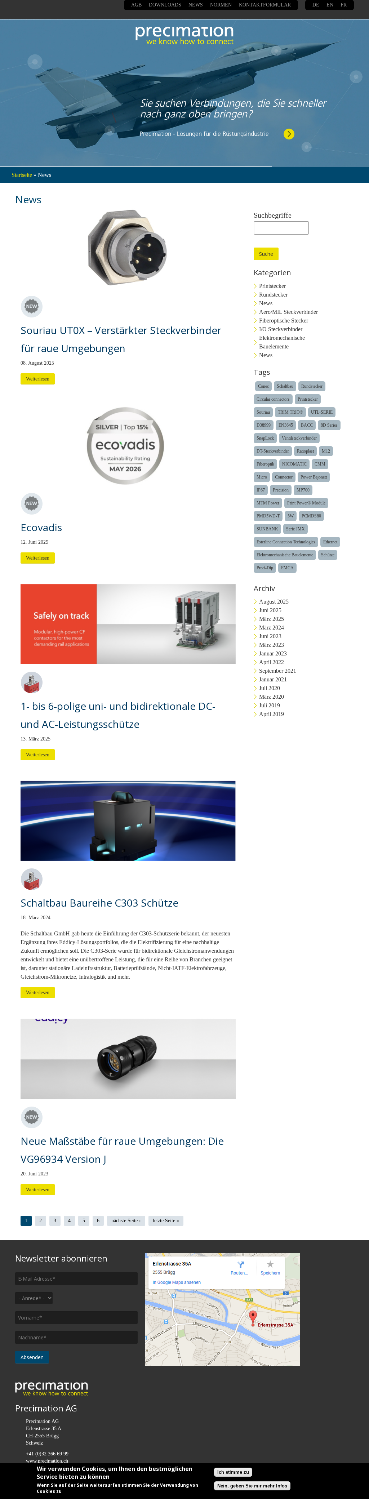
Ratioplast (305, 451)
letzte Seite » (166, 1220)
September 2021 (277, 671)
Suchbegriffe (273, 215)
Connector (284, 477)
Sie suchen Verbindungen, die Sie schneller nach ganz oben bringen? (233, 102)
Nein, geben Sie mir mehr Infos (252, 1486)
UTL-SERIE (322, 412)
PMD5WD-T (268, 516)
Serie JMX (295, 528)
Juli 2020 (269, 688)
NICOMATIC (294, 464)
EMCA (287, 567)
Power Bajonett (314, 477)
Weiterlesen (37, 379)
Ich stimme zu (233, 1472)
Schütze (327, 554)
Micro (262, 477)
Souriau (263, 412)
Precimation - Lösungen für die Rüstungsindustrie (204, 126)
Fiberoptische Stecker (283, 320)
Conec (263, 386)
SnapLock (265, 438)
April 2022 (271, 662)
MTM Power (268, 503)
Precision (281, 490)
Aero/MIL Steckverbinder (288, 312)
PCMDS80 (311, 516)
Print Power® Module (306, 503)
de (315, 5)
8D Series (329, 425)
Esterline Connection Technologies (286, 541)
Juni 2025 (270, 610)
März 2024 (271, 627)
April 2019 (271, 714)
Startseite (22, 175)
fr (344, 5)
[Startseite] (184, 35)
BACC (307, 425)
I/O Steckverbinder (280, 329)
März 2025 (271, 619)
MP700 (303, 490)
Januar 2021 (273, 679)
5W (291, 516)
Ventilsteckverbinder (299, 438)
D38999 (264, 425)
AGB (136, 5)
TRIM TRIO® (290, 412)
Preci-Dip (265, 567)
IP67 (261, 490)
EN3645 (286, 425)
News (195, 5)
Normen (221, 5)
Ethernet (330, 541)
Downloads (165, 5)
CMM (320, 464)
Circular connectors (273, 399)
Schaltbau (285, 386)
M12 (326, 451)
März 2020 (271, 697)
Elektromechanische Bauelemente (282, 342)
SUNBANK (267, 528)
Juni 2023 (270, 636)
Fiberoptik (265, 464)
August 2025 (274, 602)
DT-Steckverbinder (273, 451)
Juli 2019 (269, 705)
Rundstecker (273, 295)
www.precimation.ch (47, 1461)
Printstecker (272, 286)
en (329, 5)
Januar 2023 (273, 653)
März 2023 (271, 645)
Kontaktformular (265, 5)
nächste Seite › (126, 1220)
